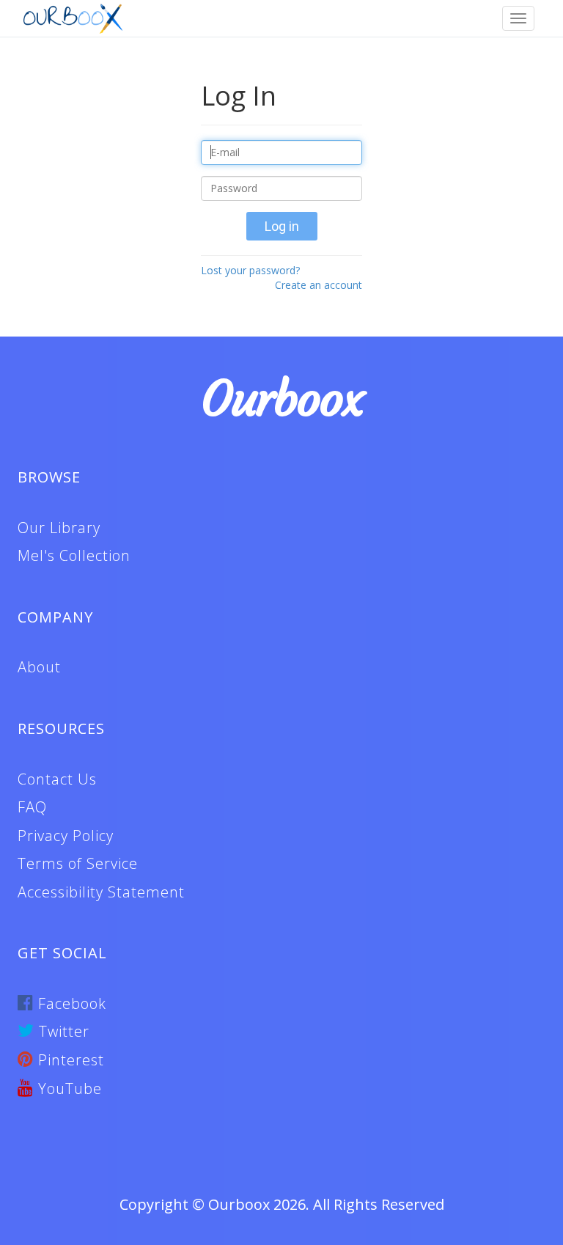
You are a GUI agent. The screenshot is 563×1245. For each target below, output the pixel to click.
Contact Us (57, 779)
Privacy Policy (66, 835)
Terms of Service (78, 863)
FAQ (32, 807)
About (39, 667)
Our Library (59, 527)
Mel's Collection (74, 555)
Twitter (61, 1031)
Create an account (318, 285)
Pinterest (69, 1060)
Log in (282, 226)
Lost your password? (250, 270)
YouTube (68, 1088)
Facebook (70, 1003)
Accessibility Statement (101, 892)
